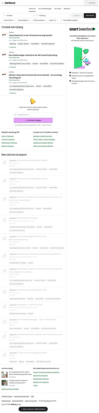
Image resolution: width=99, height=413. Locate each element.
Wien (27, 280)
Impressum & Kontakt (21, 396)
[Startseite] (11, 3)
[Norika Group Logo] (11, 405)
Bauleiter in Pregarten (41, 382)
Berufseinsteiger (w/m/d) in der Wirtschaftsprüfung (33, 55)
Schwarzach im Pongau (18, 263)
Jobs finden (89, 15)
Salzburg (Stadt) (16, 64)
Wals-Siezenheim (16, 328)
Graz (24, 64)
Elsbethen (13, 362)
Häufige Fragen (7, 396)
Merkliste (67, 9)
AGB (32, 396)
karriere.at (54, 368)
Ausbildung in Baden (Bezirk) (43, 143)
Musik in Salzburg (8, 146)
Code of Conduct (31, 401)
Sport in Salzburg (8, 136)
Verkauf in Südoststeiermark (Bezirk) (46, 372)
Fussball (6, 27)
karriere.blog (7, 368)
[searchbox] (33, 114)
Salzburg (19, 27)
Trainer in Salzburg (8, 139)
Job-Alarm (57, 9)
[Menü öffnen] (2, 3)
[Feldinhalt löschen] (33, 15)
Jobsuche (32, 9)
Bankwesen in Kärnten (41, 379)
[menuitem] (11, 20)
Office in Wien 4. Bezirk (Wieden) (44, 139)
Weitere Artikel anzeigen (10, 389)
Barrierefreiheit (17, 401)
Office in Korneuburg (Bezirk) (43, 146)
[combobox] (19, 15)
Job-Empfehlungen (45, 9)
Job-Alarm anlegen (34, 120)
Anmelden (92, 3)
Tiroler (35, 385)
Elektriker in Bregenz (40, 376)
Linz (11, 86)
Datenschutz (6, 401)
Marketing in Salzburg (9, 143)
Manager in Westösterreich (42, 136)
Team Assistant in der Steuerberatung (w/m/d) (30, 35)
